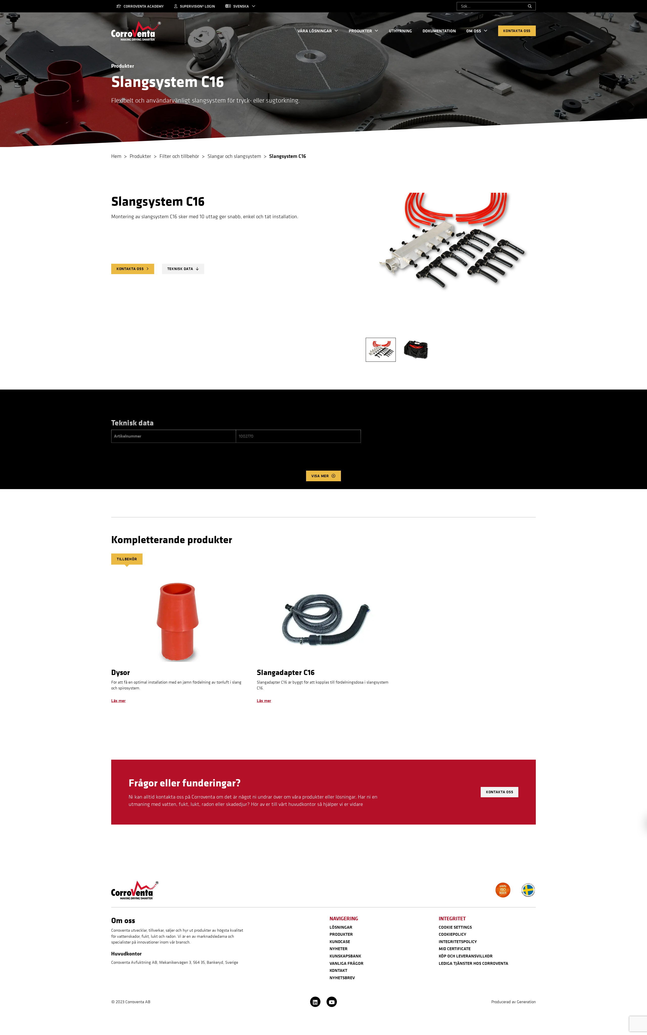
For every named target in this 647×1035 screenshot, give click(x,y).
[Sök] (530, 6)
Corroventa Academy (144, 6)
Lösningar (341, 927)
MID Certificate (455, 948)
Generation (526, 1001)
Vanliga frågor (346, 963)
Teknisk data (180, 268)
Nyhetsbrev (342, 977)
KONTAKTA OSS (130, 268)
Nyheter (339, 948)
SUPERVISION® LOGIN (197, 6)
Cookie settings (455, 927)
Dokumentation (439, 31)
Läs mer (118, 700)
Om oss (473, 31)
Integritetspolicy (458, 941)
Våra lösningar (314, 31)
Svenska (241, 6)
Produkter (360, 31)
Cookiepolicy (452, 934)
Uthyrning (400, 31)
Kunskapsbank (345, 956)
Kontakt (338, 970)
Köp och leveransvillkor (466, 956)
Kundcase (340, 941)
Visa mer (320, 475)
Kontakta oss (516, 30)
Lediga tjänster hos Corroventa (473, 963)
